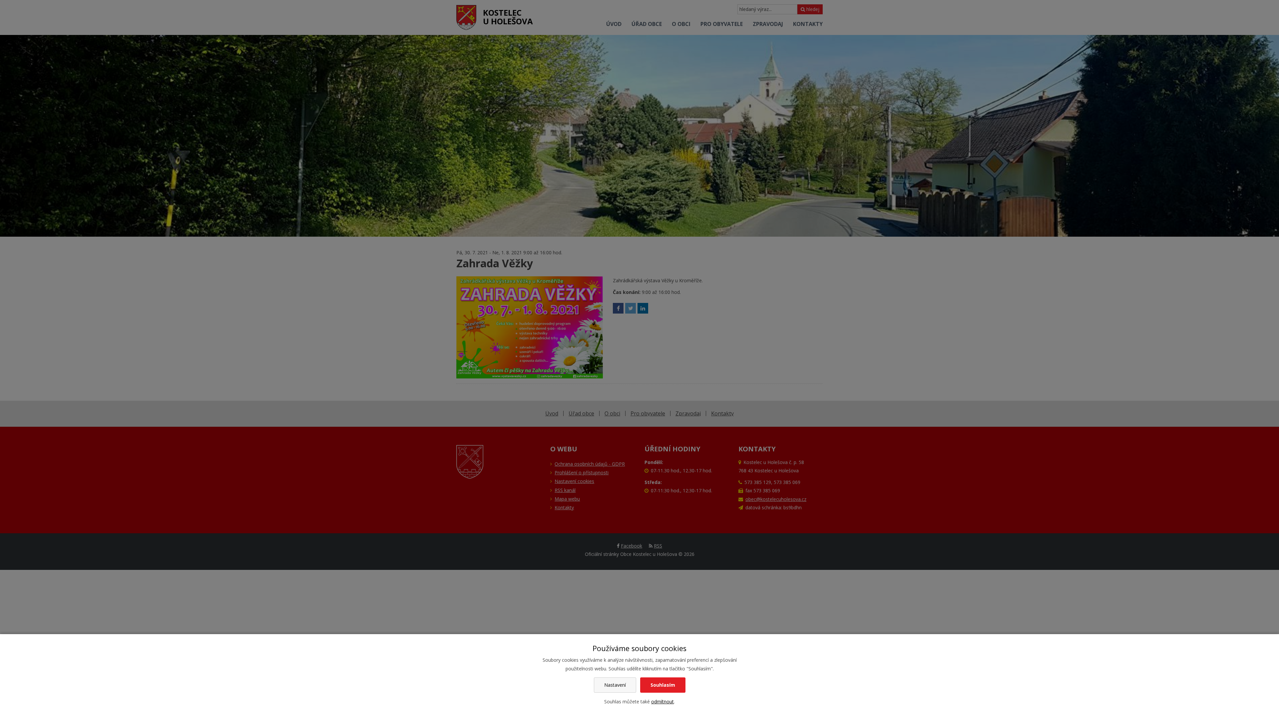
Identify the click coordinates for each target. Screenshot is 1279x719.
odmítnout (662, 701)
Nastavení (615, 685)
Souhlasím (662, 685)
